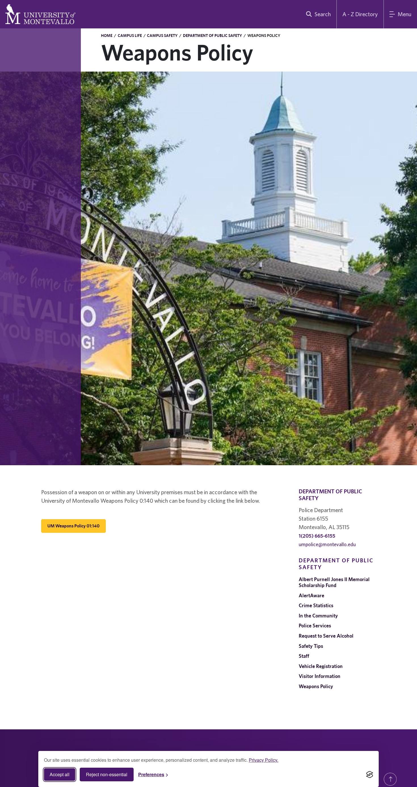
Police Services (315, 626)
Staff (304, 656)
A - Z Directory (360, 14)
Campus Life (130, 35)
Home (106, 35)
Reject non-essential (106, 774)
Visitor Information (319, 676)
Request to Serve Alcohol (326, 636)
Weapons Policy (316, 686)
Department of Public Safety (212, 35)
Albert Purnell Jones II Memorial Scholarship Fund (334, 582)
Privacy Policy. (263, 760)
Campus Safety (162, 35)
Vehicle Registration (321, 666)
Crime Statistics (316, 605)
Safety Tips (311, 646)
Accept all (60, 774)
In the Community (318, 616)
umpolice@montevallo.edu (327, 544)
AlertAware (311, 595)
